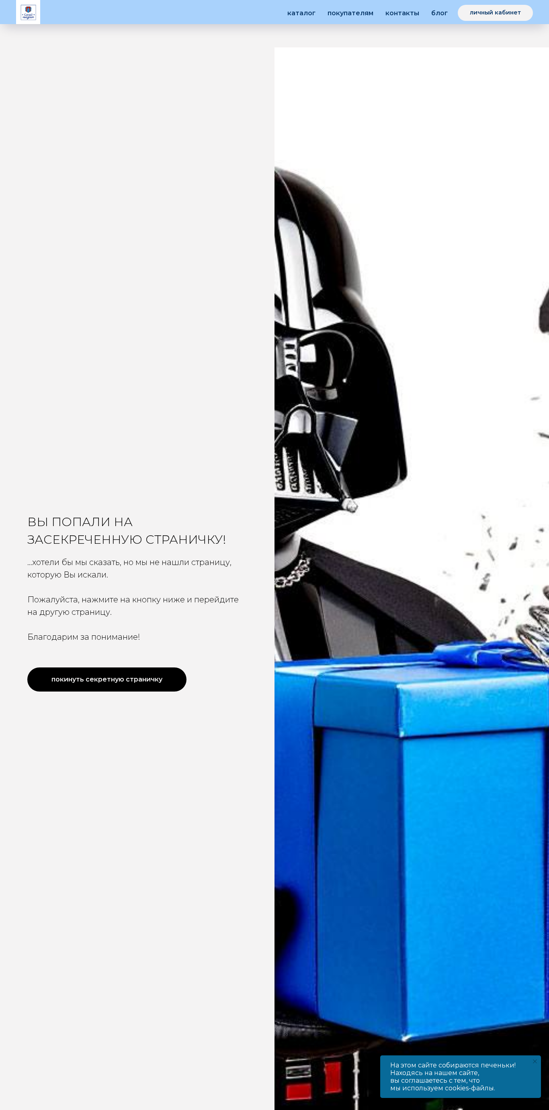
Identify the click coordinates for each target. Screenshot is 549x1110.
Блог (439, 13)
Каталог (301, 13)
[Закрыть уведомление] (535, 1061)
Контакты (402, 13)
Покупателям (350, 13)
